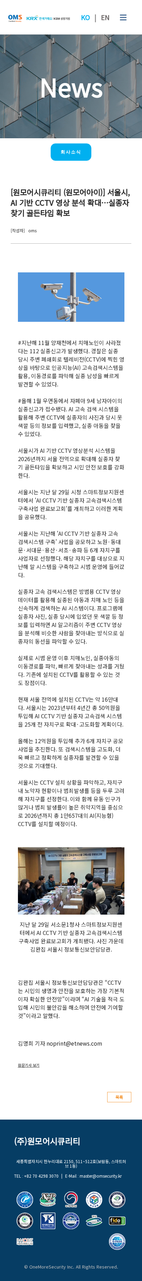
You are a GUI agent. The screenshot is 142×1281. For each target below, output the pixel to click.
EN (105, 17)
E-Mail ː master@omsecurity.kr (93, 1176)
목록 (119, 1097)
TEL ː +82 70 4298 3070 (36, 1176)
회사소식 (71, 152)
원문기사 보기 (29, 1065)
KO (85, 17)
